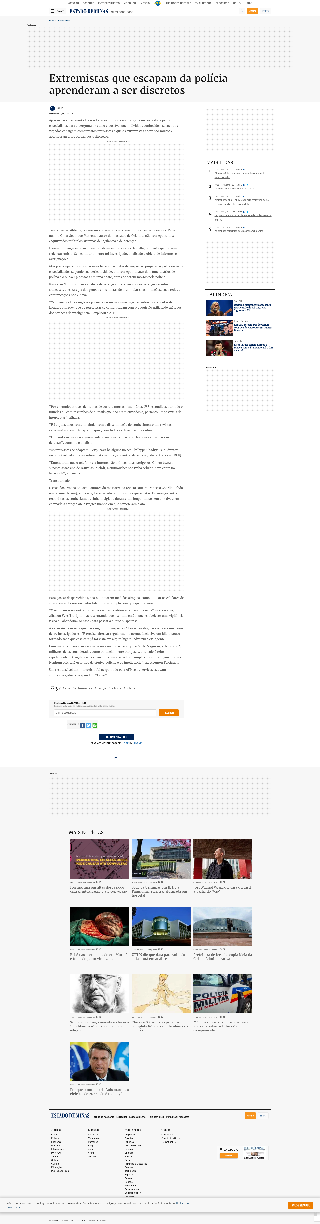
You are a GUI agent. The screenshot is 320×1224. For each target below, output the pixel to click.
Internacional (122, 11)
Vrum (91, 1152)
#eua (66, 688)
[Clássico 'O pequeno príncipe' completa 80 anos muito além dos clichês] (161, 993)
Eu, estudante (169, 1142)
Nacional (55, 1145)
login (126, 743)
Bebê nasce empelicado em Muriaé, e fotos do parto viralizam (99, 956)
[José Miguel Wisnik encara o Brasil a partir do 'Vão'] (223, 859)
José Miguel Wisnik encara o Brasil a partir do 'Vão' (222, 889)
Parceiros (222, 3)
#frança (100, 688)
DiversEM (56, 1152)
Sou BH (237, 3)
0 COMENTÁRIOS (116, 737)
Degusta (129, 1167)
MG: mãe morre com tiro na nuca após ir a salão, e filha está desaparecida (221, 1026)
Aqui (90, 1149)
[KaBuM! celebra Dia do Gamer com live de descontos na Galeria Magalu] (219, 328)
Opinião (129, 1138)
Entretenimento (109, 3)
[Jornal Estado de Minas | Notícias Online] (89, 11)
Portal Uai (93, 1134)
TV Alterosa (203, 3)
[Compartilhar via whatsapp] (95, 726)
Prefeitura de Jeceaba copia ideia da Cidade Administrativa (223, 956)
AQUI (249, 3)
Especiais (129, 1142)
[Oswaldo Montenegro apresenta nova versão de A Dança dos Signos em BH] (219, 308)
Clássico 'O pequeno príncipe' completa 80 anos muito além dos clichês (160, 1026)
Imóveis (145, 3)
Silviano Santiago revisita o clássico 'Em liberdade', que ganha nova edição (99, 1026)
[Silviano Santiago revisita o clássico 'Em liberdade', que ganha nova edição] (99, 993)
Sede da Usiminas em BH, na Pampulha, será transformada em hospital (159, 891)
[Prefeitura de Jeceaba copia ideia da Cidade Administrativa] (223, 926)
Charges (129, 1152)
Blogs (91, 1145)
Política (55, 1138)
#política (114, 688)
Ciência (128, 1160)
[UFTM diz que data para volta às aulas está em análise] (161, 926)
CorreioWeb (168, 1134)
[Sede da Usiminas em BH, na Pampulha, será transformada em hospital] (161, 859)
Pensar (128, 1178)
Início (51, 20)
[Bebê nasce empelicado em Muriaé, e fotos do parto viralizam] (99, 926)
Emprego (129, 1149)
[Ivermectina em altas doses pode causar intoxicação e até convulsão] (99, 859)
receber (169, 712)
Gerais (54, 1134)
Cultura (55, 1163)
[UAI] (158, 3)
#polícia (129, 688)
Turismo (129, 1156)
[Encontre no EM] (242, 11)
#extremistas (82, 688)
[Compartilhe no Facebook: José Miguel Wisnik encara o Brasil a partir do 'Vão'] (220, 882)
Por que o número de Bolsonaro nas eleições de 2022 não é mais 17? (99, 1091)
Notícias (73, 3)
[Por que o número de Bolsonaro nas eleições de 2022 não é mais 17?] (99, 1061)
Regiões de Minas (134, 1134)
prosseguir (301, 1205)
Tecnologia (130, 1171)
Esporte (88, 3)
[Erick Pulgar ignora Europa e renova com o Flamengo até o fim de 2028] (219, 348)
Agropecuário (132, 1189)
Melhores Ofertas (178, 3)
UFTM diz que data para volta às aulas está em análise (158, 956)
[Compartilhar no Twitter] (89, 726)
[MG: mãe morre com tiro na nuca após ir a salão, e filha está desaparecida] (223, 993)
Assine (253, 10)
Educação (56, 1167)
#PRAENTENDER (133, 1145)
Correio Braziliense (171, 1138)
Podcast (129, 1182)
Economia (56, 1142)
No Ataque (130, 1185)
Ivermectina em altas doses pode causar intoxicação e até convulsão (98, 889)
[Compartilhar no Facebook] (82, 726)
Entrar (265, 11)
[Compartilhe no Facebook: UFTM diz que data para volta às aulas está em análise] (158, 949)
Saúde (54, 1156)
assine (138, 743)
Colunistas (56, 1160)
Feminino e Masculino (136, 1163)
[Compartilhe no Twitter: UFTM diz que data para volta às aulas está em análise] (161, 949)
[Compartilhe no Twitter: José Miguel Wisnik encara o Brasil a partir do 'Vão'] (223, 882)
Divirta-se (129, 1196)
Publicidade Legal (60, 1171)
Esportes (129, 1174)
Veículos (130, 3)
